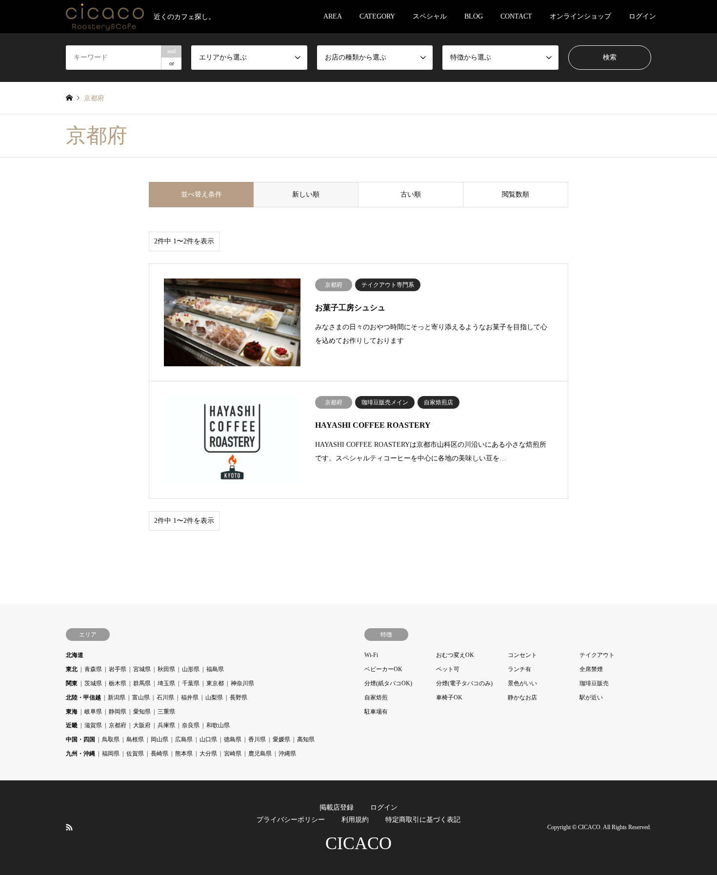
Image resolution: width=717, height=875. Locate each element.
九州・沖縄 (80, 753)
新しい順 (305, 194)
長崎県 (159, 753)
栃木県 (117, 683)
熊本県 (184, 753)
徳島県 (232, 739)
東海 (72, 711)
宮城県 (142, 669)
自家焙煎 (376, 697)
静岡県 (117, 711)
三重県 (166, 711)
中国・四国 (80, 739)
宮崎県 (232, 753)
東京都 (215, 683)
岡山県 (159, 739)
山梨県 (214, 697)
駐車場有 (376, 711)
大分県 (208, 753)
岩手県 (117, 669)
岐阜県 (93, 711)
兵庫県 (166, 725)
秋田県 (166, 669)
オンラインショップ (580, 16)
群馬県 (142, 683)
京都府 (117, 725)
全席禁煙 (591, 669)
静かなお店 (522, 697)
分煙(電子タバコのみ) (464, 683)
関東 (72, 683)
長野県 (238, 697)
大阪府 (142, 725)
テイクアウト (597, 655)
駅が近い (591, 697)
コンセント (522, 655)
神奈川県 (242, 683)
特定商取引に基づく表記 (422, 819)
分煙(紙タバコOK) (388, 683)
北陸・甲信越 (83, 697)
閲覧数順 (515, 194)
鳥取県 (111, 739)
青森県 (93, 669)
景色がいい (522, 683)
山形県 (190, 669)
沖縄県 (287, 753)
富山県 (141, 697)
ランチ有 (519, 669)
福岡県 (111, 753)
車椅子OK (449, 697)
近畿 (72, 725)
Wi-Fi (371, 655)
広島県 (184, 739)
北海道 (74, 655)
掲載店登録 (336, 807)
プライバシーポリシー (291, 819)
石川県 (165, 697)
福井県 (190, 697)
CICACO (358, 843)
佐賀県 (135, 753)
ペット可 (447, 669)
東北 (72, 669)
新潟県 (116, 697)
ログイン (642, 16)
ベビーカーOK (383, 669)
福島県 (215, 669)
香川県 (257, 739)
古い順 (410, 194)
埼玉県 (166, 683)
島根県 (135, 739)
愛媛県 (281, 739)
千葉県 (190, 683)
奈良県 (190, 725)
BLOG (473, 16)
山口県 (208, 739)
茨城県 (93, 683)
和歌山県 (218, 725)
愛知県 (142, 711)
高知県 (306, 739)
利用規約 (355, 819)
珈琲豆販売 (594, 683)
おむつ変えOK (455, 655)
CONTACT (516, 16)
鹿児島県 (260, 753)
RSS (69, 827)
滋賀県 (93, 725)
